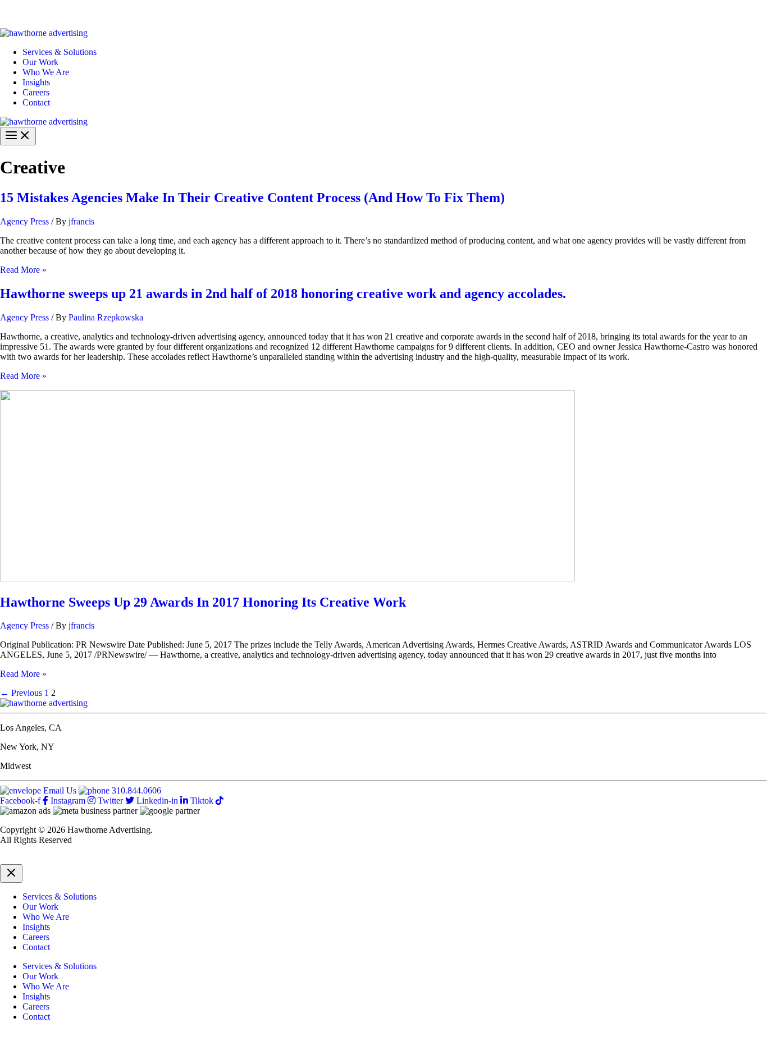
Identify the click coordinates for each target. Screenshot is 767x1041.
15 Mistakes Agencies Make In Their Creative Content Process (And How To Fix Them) (252, 197)
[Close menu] (11, 873)
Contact (36, 102)
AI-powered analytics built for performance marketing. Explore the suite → (186, 14)
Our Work (40, 62)
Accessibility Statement (186, 859)
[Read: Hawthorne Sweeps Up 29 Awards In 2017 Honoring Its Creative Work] (287, 578)
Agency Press (24, 221)
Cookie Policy (114, 859)
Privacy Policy (57, 859)
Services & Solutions (59, 52)
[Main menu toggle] (18, 136)
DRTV (12, 859)
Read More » (23, 269)
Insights (36, 82)
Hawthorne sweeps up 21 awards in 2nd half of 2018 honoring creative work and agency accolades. (283, 293)
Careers (35, 92)
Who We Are (45, 72)
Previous (21, 693)
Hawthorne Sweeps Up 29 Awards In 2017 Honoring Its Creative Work (203, 602)
